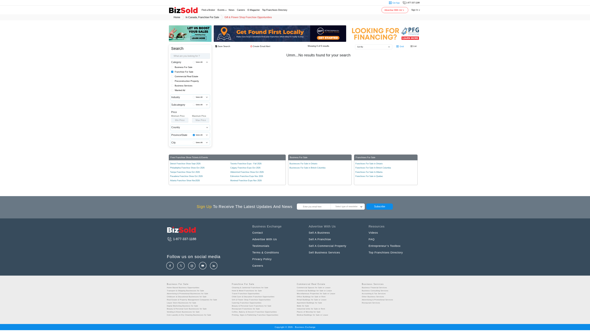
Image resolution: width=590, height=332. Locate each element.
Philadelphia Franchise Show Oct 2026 (187, 168)
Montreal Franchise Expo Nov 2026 (246, 180)
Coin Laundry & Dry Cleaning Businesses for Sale (189, 315)
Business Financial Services (374, 288)
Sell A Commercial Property (327, 245)
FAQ (372, 239)
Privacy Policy (262, 259)
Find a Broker (208, 10)
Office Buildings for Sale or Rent (311, 297)
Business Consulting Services (375, 291)
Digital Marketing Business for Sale (182, 306)
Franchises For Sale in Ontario (369, 163)
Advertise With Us (264, 239)
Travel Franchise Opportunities (246, 293)
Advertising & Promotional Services (377, 300)
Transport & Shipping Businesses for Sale (185, 291)
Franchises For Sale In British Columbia (373, 168)
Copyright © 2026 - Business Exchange (295, 327)
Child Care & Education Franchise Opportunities (253, 297)
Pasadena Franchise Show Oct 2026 (186, 176)
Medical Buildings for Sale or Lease (312, 315)
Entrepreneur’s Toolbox (385, 245)
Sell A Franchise (320, 239)
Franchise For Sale (184, 72)
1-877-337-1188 (184, 239)
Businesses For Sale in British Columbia (307, 168)
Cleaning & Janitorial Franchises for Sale (250, 288)
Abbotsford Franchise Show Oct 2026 (247, 172)
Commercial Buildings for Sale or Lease (314, 291)
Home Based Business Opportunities (183, 288)
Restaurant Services (371, 303)
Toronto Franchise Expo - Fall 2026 (246, 163)
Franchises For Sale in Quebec (369, 176)
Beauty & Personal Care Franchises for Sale (251, 306)
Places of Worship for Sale (309, 312)
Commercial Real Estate (186, 76)
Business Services (183, 85)
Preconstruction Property (187, 81)
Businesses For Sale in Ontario (303, 163)
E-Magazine (254, 10)
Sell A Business (319, 232)
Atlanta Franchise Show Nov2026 (185, 180)
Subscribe (379, 206)
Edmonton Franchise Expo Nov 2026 (246, 176)
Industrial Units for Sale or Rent (311, 309)
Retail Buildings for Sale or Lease (311, 300)
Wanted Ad (180, 90)
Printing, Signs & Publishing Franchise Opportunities (255, 315)
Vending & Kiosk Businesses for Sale (183, 312)
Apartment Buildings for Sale (309, 303)
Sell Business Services (324, 252)
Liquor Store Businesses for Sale (181, 303)
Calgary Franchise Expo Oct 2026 (245, 168)
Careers (241, 10)
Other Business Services (373, 297)
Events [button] (221, 10)
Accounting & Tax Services (374, 293)
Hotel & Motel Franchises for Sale (247, 291)
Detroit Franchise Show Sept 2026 (185, 163)
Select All (199, 62)
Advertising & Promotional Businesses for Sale (187, 293)
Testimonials (260, 245)
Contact (257, 232)
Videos (373, 232)
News (231, 10)
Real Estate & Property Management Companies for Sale (192, 300)
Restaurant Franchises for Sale (246, 309)
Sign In (415, 10)
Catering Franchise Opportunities (247, 303)
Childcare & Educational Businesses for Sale (186, 297)
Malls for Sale (303, 306)
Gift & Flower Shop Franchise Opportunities (251, 300)
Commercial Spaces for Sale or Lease (313, 288)
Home (177, 17)
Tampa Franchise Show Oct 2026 (185, 172)
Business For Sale (183, 67)
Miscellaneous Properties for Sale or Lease (316, 293)
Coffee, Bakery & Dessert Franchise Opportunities (254, 312)
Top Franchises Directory (274, 10)
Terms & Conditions (265, 252)
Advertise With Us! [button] (393, 10)
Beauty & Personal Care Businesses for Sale (187, 309)
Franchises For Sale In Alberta (368, 172)
